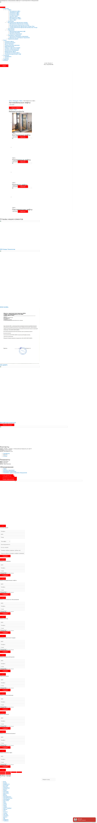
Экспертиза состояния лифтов (12, 52)
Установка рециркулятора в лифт (13, 54)
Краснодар (5, 791)
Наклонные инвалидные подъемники (19, 36)
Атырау (5, 783)
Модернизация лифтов (10, 51)
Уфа (4, 818)
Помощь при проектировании (12, 45)
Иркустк (5, 789)
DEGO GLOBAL (4, 307)
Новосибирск (6, 799)
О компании (6, 55)
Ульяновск (5, 815)
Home (10, 100)
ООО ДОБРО (3, 365)
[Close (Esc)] (2, 772)
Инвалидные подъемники (14, 35)
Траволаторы (11, 28)
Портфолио (6, 59)
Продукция (6, 8)
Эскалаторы (11, 21)
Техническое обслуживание (12, 50)
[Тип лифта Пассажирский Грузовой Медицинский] (48, 543)
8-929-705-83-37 (48, 63)
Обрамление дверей (13, 39)
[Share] (8, 772)
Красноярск (6, 793)
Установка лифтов (9, 41)
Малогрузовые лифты (15, 17)
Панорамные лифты (14, 12)
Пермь (5, 803)
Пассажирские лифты (15, 11)
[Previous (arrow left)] (2, 773)
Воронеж (5, 786)
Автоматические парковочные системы (19, 25)
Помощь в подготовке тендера (12, 47)
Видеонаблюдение (9, 46)
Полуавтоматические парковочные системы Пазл (22, 26)
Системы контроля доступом (12, 49)
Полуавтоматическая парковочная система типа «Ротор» (23, 27)
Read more (22, 137)
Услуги (4, 40)
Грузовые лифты (14, 16)
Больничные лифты (14, 13)
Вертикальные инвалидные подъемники (20, 37)
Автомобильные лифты (15, 18)
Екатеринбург (6, 788)
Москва (5, 795)
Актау (4, 781)
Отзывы (7, 58)
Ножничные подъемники (16, 33)
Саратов (5, 809)
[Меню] (2, 7)
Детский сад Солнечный (8, 422)
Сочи (4, 810)
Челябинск (6, 820)
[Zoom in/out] (19, 772)
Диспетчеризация (9, 44)
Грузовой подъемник (15, 32)
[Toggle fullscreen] (13, 772)
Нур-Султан (6, 800)
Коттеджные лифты (14, 15)
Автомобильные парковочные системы (18, 22)
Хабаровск (5, 819)
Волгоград (5, 785)
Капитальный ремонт (10, 42)
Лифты (9, 9)
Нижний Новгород (7, 798)
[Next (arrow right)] (8, 773)
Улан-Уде (5, 814)
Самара (5, 807)
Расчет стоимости (16, 107)
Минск (4, 794)
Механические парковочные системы (19, 23)
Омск (4, 801)
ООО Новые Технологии (7, 249)
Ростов (5, 804)
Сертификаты (8, 56)
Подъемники (11, 30)
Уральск (5, 817)
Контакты (5, 60)
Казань (5, 790)
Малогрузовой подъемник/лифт (17, 31)
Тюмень (5, 813)
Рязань (5, 805)
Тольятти (5, 812)
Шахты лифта (13, 20)
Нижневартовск (7, 796)
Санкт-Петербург (7, 808)
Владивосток (6, 784)
